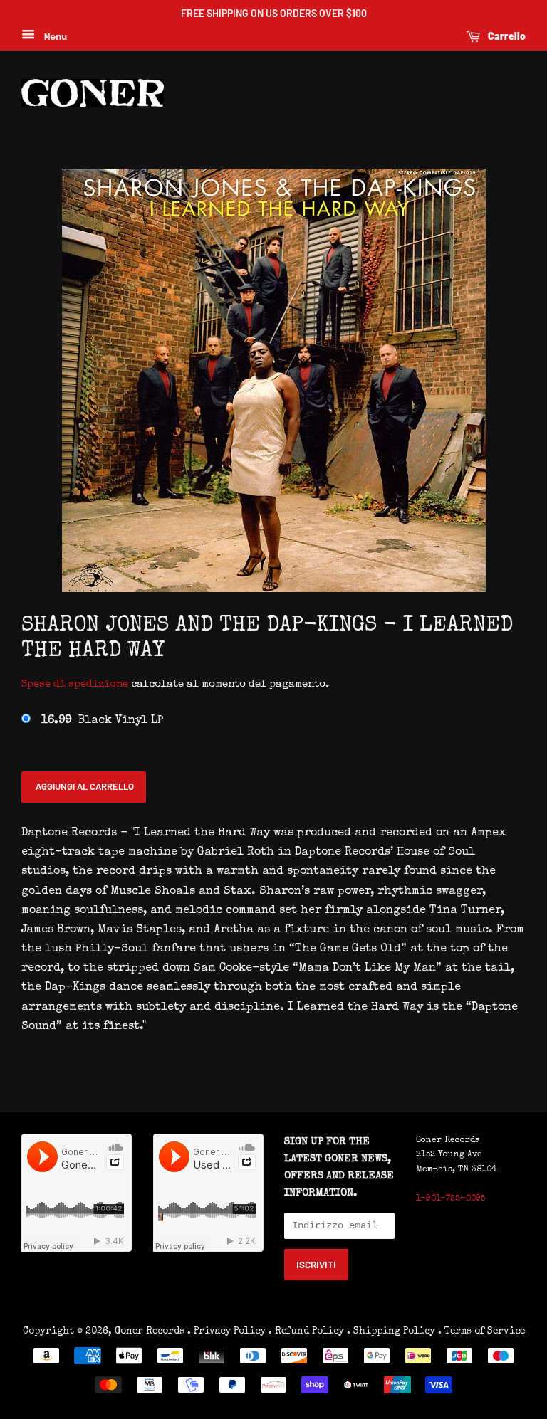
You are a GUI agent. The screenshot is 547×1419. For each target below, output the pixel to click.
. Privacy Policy (226, 1331)
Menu (52, 37)
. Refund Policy (306, 1331)
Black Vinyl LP (102, 721)
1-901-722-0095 (450, 1199)
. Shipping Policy (391, 1331)
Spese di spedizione (74, 684)
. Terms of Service (481, 1331)
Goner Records (151, 1331)
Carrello (506, 36)
